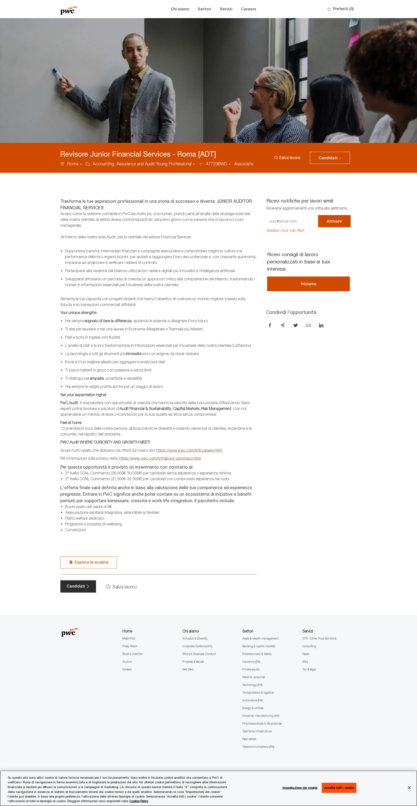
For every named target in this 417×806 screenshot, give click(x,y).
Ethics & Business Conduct (199, 654)
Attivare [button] (334, 221)
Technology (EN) (252, 685)
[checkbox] (287, 158)
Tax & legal (309, 669)
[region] (208, 788)
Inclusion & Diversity (195, 638)
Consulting (309, 646)
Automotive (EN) (252, 700)
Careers (248, 9)
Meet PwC (129, 638)
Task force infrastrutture (257, 731)
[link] (285, 230)
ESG (305, 661)
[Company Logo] (84, 9)
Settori (204, 9)
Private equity (251, 669)
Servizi (226, 9)
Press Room (129, 646)
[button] (330, 158)
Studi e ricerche (132, 654)
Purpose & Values (193, 661)
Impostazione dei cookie (300, 788)
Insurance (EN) (251, 661)
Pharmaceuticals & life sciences (262, 723)
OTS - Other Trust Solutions (319, 638)
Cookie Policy (138, 801)
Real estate (249, 739)
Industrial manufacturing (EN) (260, 716)
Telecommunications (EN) (258, 746)
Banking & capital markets (258, 646)
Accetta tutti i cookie (339, 788)
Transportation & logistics (258, 692)
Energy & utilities (253, 708)
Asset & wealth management (260, 638)
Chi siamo (180, 9)
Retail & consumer (253, 677)
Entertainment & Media (257, 654)
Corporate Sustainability (197, 646)
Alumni (127, 661)
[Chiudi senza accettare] (409, 787)
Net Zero (188, 669)
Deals (305, 654)
